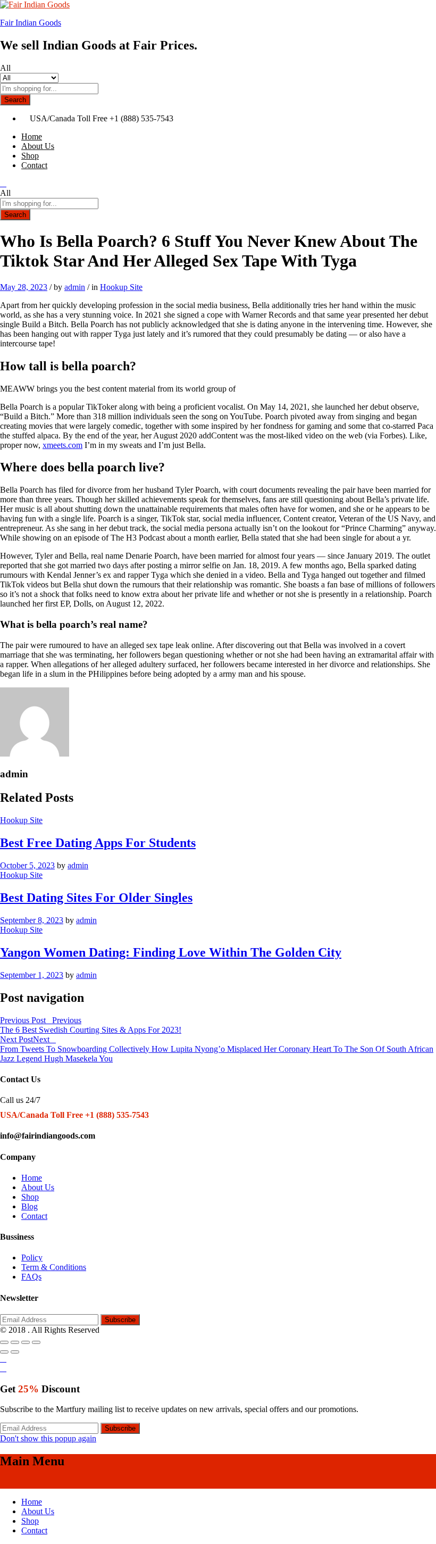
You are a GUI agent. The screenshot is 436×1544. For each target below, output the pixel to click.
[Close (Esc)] (4, 1342)
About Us (37, 146)
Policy (32, 1257)
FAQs (31, 1276)
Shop (30, 155)
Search (15, 100)
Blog (29, 1206)
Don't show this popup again (48, 1438)
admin (74, 287)
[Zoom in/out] (36, 1342)
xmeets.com (62, 445)
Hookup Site (121, 287)
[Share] (15, 1342)
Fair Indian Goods (30, 22)
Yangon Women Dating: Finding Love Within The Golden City (170, 952)
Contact (34, 165)
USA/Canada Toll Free (68, 118)
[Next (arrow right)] (15, 1352)
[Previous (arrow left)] (4, 1352)
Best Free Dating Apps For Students (98, 843)
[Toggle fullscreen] (25, 1342)
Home (31, 136)
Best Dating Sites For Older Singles (96, 897)
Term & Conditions (53, 1267)
